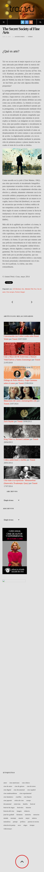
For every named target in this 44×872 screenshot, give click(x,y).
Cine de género (19, 786)
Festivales (20, 807)
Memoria (28, 815)
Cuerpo (28, 800)
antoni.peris (20, 36)
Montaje (13, 818)
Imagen (22, 292)
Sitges (25, 825)
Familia (25, 804)
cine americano (14, 783)
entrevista (17, 804)
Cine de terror (31, 786)
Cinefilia (18, 797)
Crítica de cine (19, 800)
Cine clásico (26, 783)
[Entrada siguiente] (31, 302)
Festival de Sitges (9, 807)
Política (22, 822)
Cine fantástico (8, 797)
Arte (23, 289)
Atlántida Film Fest (30, 289)
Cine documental (19, 790)
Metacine (36, 815)
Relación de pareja (9, 825)
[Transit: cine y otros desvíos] (22, 9)
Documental (7, 804)
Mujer (27, 818)
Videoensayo (8, 829)
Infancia (27, 811)
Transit (14, 339)
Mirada (6, 818)
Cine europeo (10, 292)
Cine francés (28, 797)
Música (34, 818)
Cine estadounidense (10, 793)
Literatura (19, 815)
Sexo (19, 825)
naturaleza (7, 822)
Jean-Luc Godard (9, 815)
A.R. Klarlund (17, 289)
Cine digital (7, 790)
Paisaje (15, 822)
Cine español (31, 790)
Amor (5, 783)
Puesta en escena (33, 822)
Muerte (21, 818)
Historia (28, 807)
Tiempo (32, 825)
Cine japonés (8, 800)
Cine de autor (8, 786)
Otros (30, 36)
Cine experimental (25, 793)
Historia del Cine (9, 811)
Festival (17, 292)
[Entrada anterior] (12, 302)
